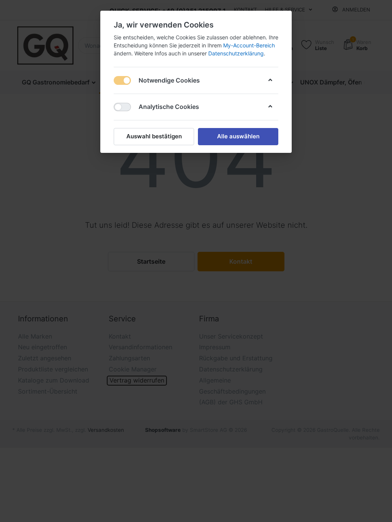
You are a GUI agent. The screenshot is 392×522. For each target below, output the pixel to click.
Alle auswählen (238, 136)
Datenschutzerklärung (236, 53)
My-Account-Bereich (249, 45)
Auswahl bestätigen (154, 136)
